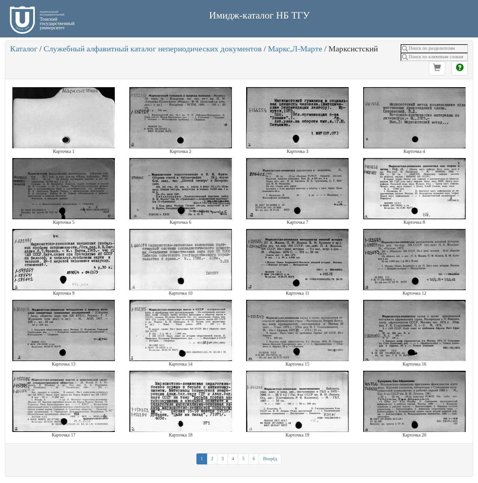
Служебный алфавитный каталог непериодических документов (153, 48)
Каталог (23, 48)
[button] (437, 68)
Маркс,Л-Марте (295, 48)
